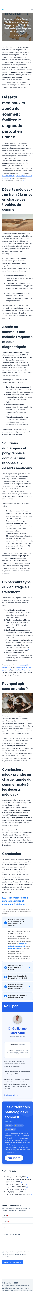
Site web (7, 1228)
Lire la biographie (10, 1095)
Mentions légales (23, 1288)
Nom (6, 1215)
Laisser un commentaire (12, 1262)
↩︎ (27, 1177)
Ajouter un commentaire (12, 1234)
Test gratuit (14, 1158)
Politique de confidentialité (12, 1285)
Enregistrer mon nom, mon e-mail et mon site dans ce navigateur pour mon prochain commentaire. (17, 1254)
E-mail (6, 1222)
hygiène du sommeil (22, 670)
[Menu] (32, 9)
